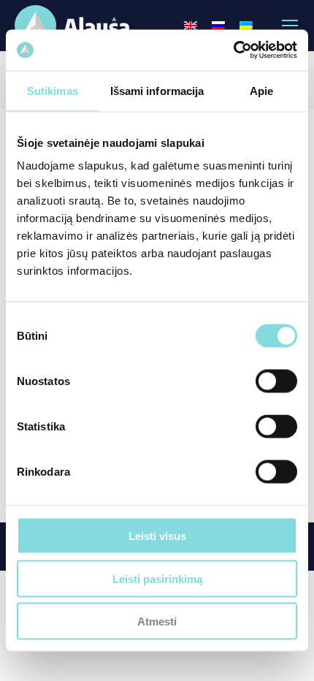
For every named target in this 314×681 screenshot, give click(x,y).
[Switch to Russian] (218, 26)
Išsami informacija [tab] (157, 90)
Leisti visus (157, 536)
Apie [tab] (261, 90)
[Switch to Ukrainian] (246, 26)
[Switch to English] (190, 26)
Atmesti (157, 621)
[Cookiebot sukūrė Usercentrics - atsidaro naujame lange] (233, 50)
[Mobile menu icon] (289, 25)
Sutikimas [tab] (52, 90)
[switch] (276, 381)
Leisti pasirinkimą (157, 578)
